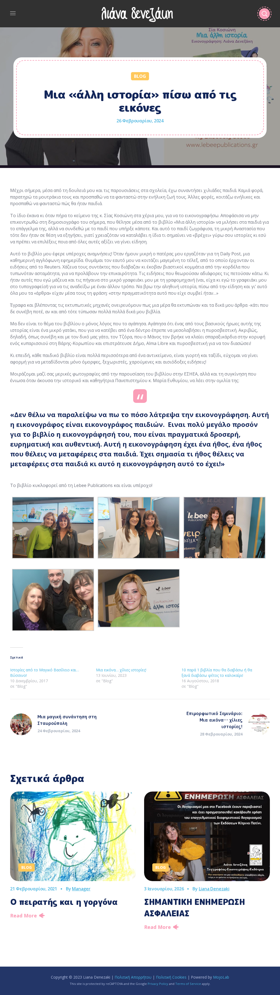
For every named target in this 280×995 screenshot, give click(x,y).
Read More (23, 915)
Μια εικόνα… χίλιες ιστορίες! (121, 669)
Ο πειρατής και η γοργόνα (64, 902)
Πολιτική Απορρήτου (133, 977)
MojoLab (221, 977)
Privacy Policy (158, 984)
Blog (140, 76)
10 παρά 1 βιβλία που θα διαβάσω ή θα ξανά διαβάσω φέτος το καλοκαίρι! (217, 672)
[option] (73, 857)
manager (81, 889)
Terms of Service (188, 984)
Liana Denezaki (214, 889)
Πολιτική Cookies (171, 977)
